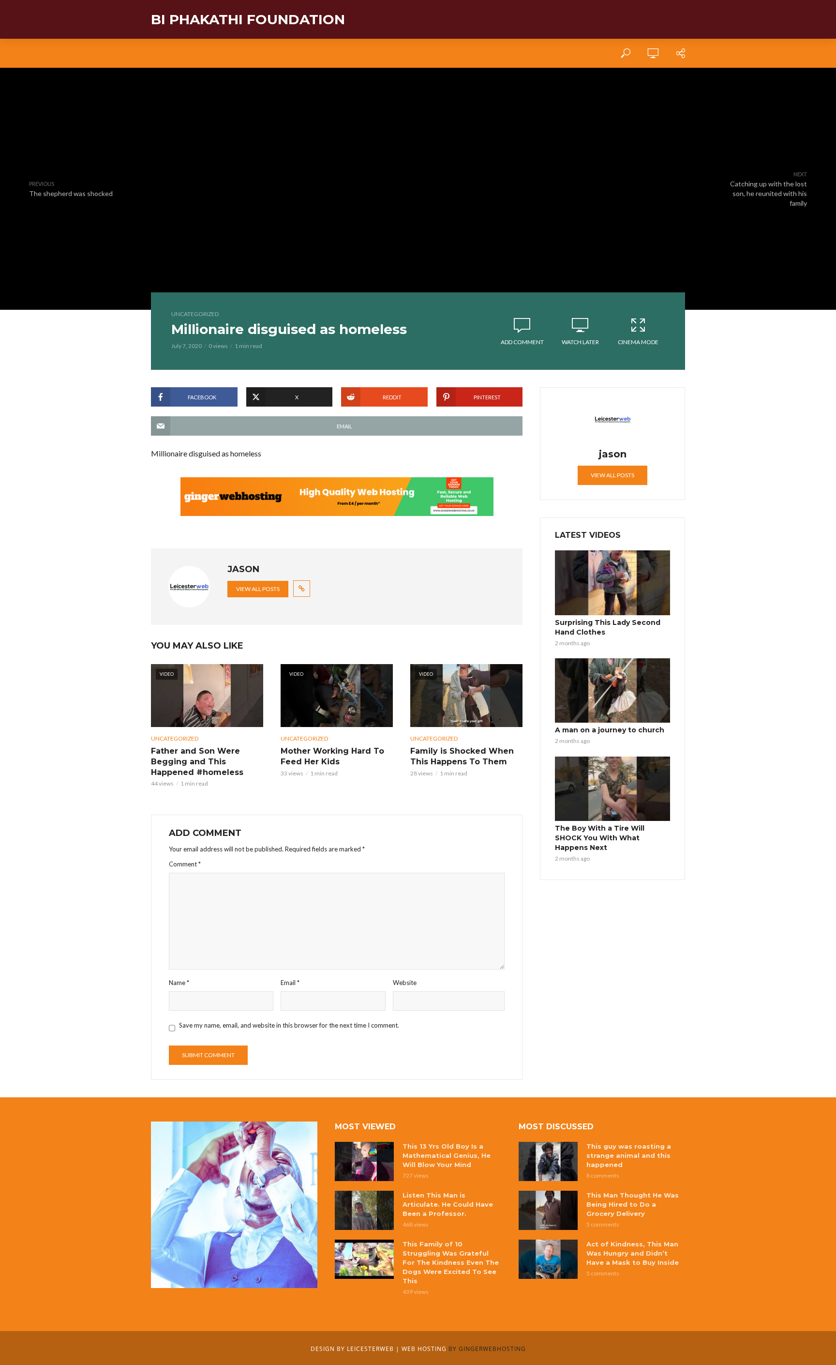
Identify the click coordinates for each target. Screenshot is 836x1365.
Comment (185, 864)
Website (405, 982)
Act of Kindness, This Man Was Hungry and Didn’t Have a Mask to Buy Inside (632, 1253)
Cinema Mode (638, 342)
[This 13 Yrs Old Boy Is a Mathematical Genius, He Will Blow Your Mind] (364, 1161)
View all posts (258, 588)
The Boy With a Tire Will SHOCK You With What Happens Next (599, 838)
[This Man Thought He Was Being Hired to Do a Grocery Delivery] (548, 1210)
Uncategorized (195, 314)
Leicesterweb (370, 1349)
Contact (275, 53)
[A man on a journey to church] (612, 690)
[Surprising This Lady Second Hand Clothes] (612, 582)
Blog (233, 53)
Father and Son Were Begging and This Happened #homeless (197, 761)
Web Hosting (424, 1349)
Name (179, 982)
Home (160, 53)
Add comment (522, 342)
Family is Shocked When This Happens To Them (462, 756)
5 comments (602, 1224)
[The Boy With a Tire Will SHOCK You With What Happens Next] (612, 789)
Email (290, 982)
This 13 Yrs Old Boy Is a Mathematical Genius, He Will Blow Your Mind (447, 1155)
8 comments (602, 1175)
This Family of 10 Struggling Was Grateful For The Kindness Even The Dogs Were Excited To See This (451, 1262)
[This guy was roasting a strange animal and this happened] (548, 1161)
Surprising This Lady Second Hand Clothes (607, 627)
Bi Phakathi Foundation (248, 19)
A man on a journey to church (609, 730)
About (197, 53)
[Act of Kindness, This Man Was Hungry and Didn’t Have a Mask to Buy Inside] (548, 1259)
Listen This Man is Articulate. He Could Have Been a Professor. (448, 1204)
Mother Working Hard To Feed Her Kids (332, 756)
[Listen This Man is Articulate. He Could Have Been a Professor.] (364, 1210)
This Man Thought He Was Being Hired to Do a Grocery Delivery (632, 1204)
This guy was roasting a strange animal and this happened (628, 1155)
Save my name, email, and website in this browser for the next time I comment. (289, 1025)
